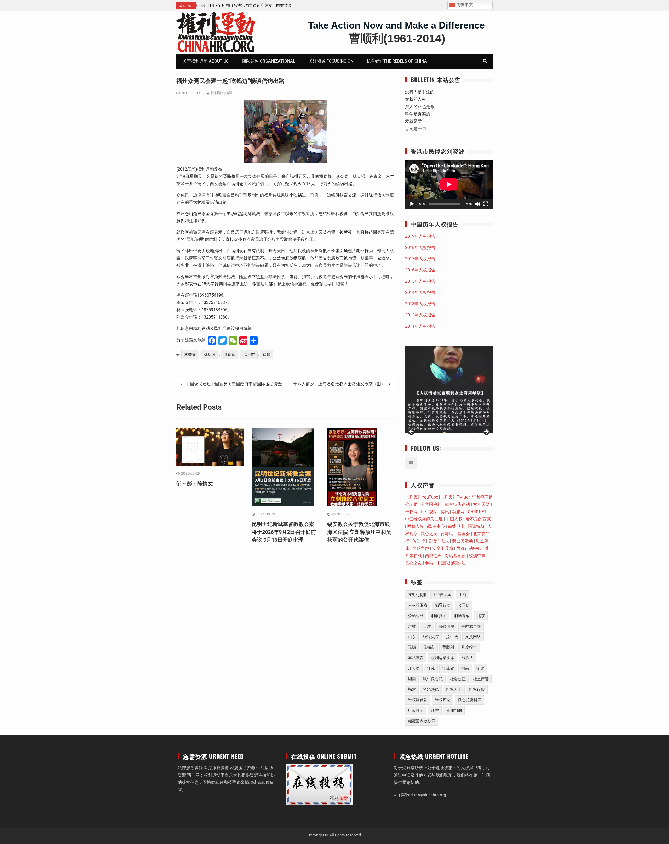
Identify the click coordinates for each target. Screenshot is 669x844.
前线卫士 (456, 526)
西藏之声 (433, 555)
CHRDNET (477, 511)
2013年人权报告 (420, 303)
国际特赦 (476, 526)
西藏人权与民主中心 (426, 526)
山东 (412, 637)
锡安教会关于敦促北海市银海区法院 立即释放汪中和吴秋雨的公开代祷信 (359, 532)
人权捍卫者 (418, 605)
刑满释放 (462, 615)
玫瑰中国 (477, 555)
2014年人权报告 (420, 292)
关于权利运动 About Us (206, 61)
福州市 (249, 354)
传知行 (418, 541)
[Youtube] (411, 463)
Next (486, 432)
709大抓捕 (417, 594)
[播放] (411, 204)
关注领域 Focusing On (331, 61)
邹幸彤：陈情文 (215, 5)
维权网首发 (418, 700)
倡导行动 (443, 605)
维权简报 (477, 689)
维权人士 (454, 689)
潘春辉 (229, 354)
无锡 (412, 647)
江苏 (431, 668)
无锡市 (429, 647)
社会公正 (458, 679)
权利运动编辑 (222, 93)
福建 (266, 354)
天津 (427, 626)
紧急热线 (431, 689)
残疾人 (468, 657)
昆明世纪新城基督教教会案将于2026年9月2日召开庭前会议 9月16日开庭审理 (284, 532)
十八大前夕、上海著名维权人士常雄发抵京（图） (339, 383)
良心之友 (429, 533)
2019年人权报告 (420, 236)
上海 (462, 594)
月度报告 (469, 647)
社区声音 (481, 679)
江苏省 (448, 668)
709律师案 (442, 594)
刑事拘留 (439, 615)
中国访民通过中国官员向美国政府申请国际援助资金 (234, 383)
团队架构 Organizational (268, 61)
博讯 (445, 511)
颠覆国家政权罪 (421, 721)
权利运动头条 (442, 657)
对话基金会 (455, 555)
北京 (481, 615)
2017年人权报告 (420, 258)
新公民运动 (462, 541)
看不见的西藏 (478, 519)
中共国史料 (431, 504)
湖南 (412, 679)
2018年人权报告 (420, 247)
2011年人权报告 (420, 326)
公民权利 (416, 615)
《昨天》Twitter (455, 497)
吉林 (412, 626)
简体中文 (464, 4)
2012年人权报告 (420, 315)
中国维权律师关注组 (424, 519)
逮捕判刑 (454, 710)
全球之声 (420, 548)
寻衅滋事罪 (471, 626)
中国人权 (454, 519)
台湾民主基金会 (455, 533)
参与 (429, 562)
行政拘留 (416, 710)
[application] (449, 184)
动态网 (458, 511)
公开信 (464, 605)
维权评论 (443, 700)
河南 (465, 668)
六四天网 (481, 504)
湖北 (480, 668)
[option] (248, 5)
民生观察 (429, 511)
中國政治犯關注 (451, 562)
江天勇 (414, 668)
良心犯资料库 (469, 700)
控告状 (452, 637)
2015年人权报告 (420, 281)
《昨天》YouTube (421, 497)
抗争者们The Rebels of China (397, 61)
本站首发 (416, 657)
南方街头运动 (457, 504)
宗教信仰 (446, 626)
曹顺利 (448, 647)
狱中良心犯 (433, 679)
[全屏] (485, 204)
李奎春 (190, 354)
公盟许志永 (438, 541)
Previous (412, 432)
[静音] (477, 204)
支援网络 (473, 637)
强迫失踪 (431, 637)
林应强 (210, 354)
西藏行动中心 (468, 548)
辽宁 (435, 710)
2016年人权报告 (420, 270)
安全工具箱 (442, 548)
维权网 (411, 511)
